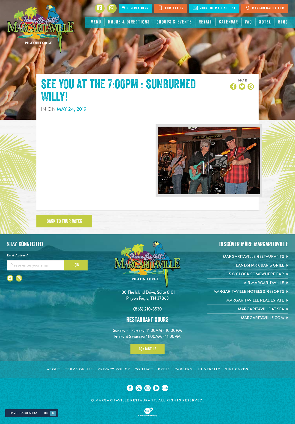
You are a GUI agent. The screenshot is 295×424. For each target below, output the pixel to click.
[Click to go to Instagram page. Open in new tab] (19, 278)
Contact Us (173, 8)
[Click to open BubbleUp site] (147, 412)
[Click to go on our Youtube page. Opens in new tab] (156, 388)
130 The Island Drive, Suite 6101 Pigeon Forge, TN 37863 (147, 295)
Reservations (137, 8)
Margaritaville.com (268, 8)
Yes (45, 413)
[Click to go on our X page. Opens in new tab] (139, 388)
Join (76, 265)
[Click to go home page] (41, 29)
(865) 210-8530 (147, 309)
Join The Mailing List (217, 8)
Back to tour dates (64, 221)
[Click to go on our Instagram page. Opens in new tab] (147, 388)
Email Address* (17, 255)
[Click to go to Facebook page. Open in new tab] (10, 278)
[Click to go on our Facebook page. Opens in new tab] (130, 388)
